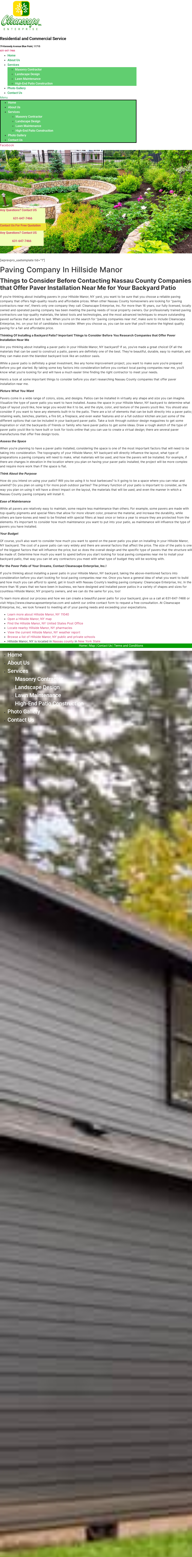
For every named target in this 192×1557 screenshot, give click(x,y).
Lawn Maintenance (28, 79)
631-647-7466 (7, 50)
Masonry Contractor (28, 69)
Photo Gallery (17, 88)
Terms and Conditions (128, 645)
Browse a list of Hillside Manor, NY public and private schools (51, 637)
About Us (14, 60)
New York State (89, 641)
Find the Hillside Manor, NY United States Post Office (45, 623)
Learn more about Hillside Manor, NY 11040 (38, 614)
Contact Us (15, 93)
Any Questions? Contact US (18, 210)
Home (12, 55)
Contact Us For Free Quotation (20, 225)
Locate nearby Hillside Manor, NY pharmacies (40, 628)
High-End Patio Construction (34, 83)
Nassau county (63, 641)
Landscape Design (27, 74)
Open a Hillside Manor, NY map (30, 619)
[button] (68, 97)
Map (92, 645)
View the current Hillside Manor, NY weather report (44, 632)
